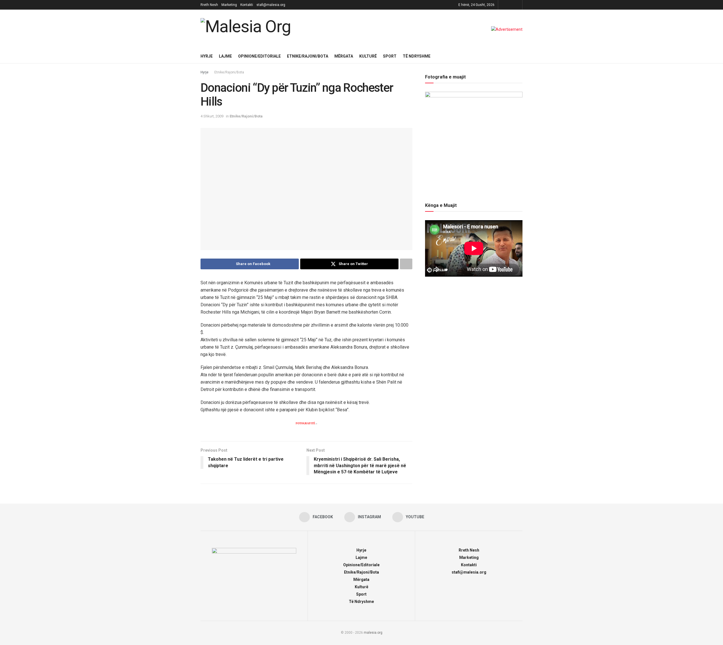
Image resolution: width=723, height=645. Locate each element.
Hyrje (207, 56)
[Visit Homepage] (247, 29)
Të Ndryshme (416, 56)
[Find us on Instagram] (510, 5)
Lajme (225, 56)
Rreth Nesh (209, 5)
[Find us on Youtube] (517, 5)
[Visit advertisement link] (506, 29)
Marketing (229, 5)
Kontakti (246, 5)
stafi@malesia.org (270, 5)
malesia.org (373, 633)
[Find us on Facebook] (503, 5)
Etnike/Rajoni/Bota (307, 56)
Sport (390, 56)
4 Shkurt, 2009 (212, 116)
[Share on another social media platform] (406, 264)
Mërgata (343, 56)
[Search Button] (520, 56)
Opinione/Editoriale (259, 56)
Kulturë (368, 56)
